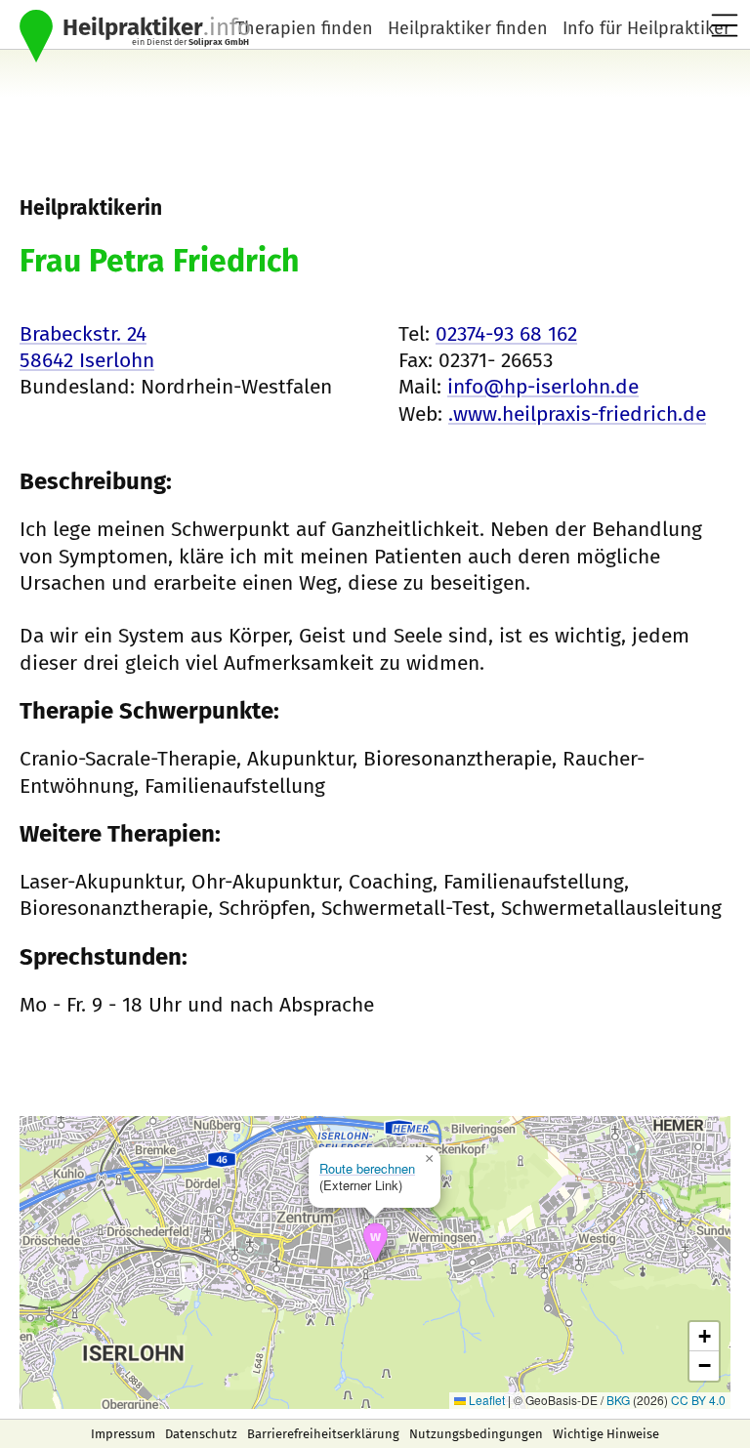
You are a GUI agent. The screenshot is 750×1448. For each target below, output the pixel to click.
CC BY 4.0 (698, 1399)
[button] (375, 1242)
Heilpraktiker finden (468, 28)
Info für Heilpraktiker (646, 28)
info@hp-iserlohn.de (543, 386)
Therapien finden (304, 28)
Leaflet (485, 1399)
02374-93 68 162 (506, 334)
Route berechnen (367, 1168)
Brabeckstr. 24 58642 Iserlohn (87, 347)
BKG (618, 1399)
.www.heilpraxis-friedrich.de (577, 414)
